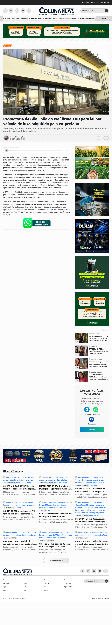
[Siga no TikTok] (28, 10)
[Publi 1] (56, 31)
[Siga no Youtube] (23, 10)
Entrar (92, 430)
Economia (67, 583)
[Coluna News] (56, 10)
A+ (106, 138)
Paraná (26, 580)
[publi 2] (92, 199)
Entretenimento (69, 580)
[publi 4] (92, 236)
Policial (46, 583)
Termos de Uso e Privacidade (100, 598)
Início (5, 580)
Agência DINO (69, 587)
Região (26, 583)
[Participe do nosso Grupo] (36, 224)
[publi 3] (92, 309)
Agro (5, 587)
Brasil (46, 580)
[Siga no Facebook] (5, 10)
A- (98, 138)
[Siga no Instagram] (11, 10)
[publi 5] (92, 163)
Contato (46, 590)
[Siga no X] (17, 10)
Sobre (5, 590)
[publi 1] (92, 272)
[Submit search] (106, 10)
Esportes (6, 583)
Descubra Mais (55, 560)
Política (46, 587)
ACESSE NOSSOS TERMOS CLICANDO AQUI (41, 621)
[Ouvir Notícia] (7, 150)
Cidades (26, 587)
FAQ (25, 590)
